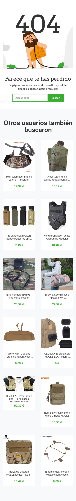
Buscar (55, 97)
